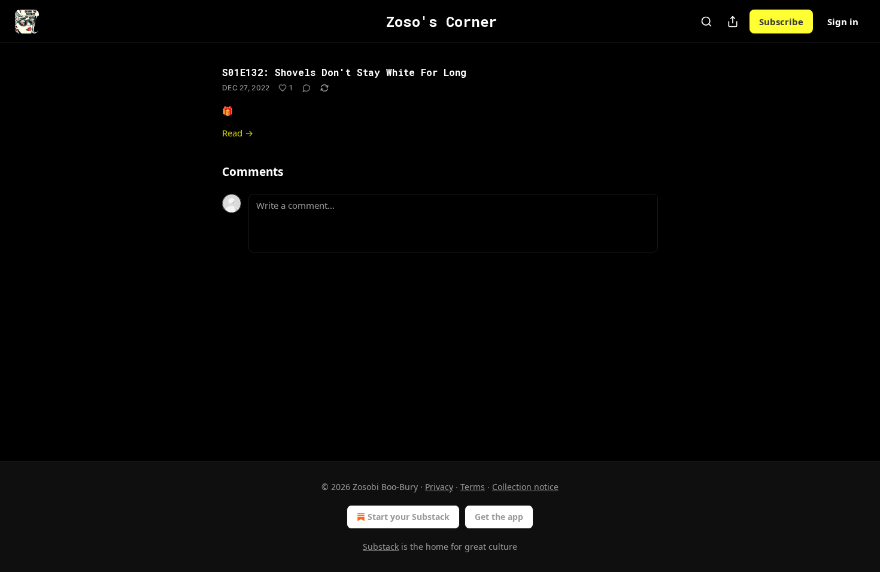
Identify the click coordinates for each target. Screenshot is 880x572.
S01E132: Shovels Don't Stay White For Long (344, 72)
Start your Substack (409, 516)
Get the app (499, 516)
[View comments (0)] (306, 88)
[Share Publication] (733, 22)
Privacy (439, 486)
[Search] (706, 22)
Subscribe (781, 22)
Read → (237, 133)
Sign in (842, 22)
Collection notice (525, 486)
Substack (381, 546)
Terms (472, 486)
